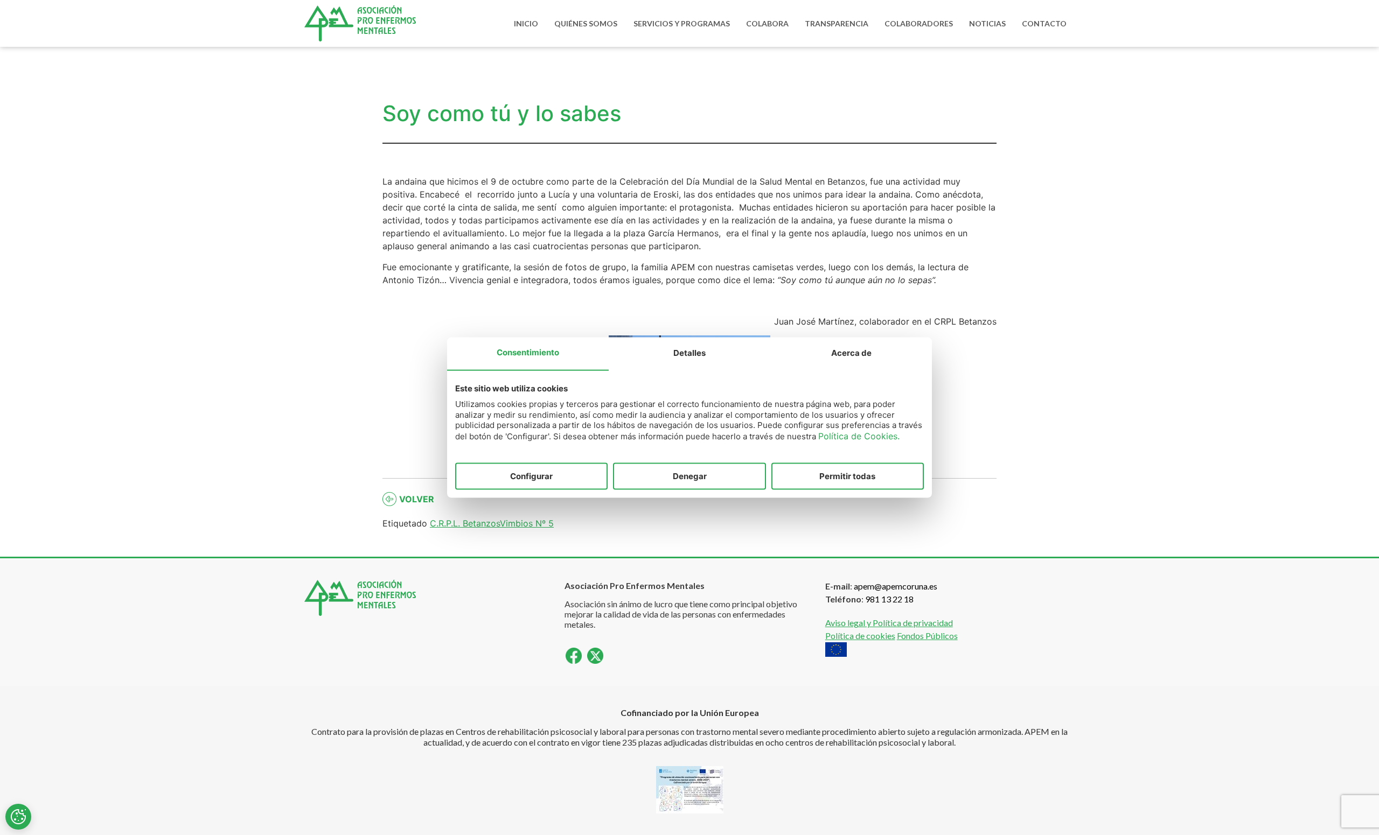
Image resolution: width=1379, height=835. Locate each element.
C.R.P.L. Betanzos (465, 523)
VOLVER (416, 499)
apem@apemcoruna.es (895, 586)
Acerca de (851, 353)
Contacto (1044, 23)
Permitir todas (847, 476)
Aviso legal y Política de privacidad (889, 623)
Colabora (767, 23)
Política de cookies (860, 635)
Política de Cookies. (859, 435)
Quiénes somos (585, 23)
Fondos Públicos (927, 635)
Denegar (690, 476)
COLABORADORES (918, 23)
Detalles (689, 353)
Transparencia (836, 23)
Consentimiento (528, 352)
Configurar (531, 476)
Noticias (987, 23)
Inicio (526, 23)
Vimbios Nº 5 (527, 523)
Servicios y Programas (681, 23)
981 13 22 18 (889, 599)
